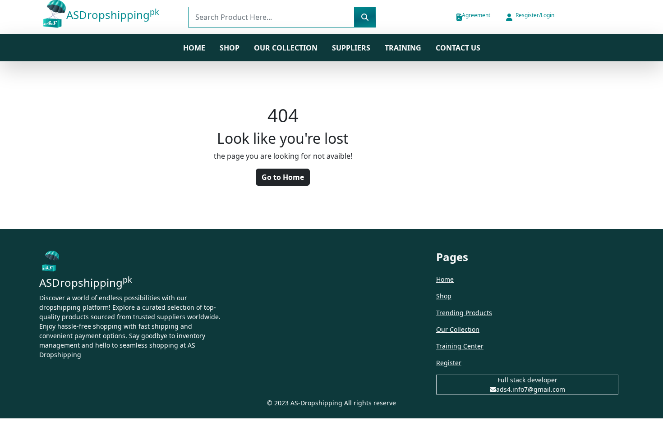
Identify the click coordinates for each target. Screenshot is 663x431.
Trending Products (464, 312)
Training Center (459, 346)
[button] (529, 17)
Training (403, 48)
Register (448, 362)
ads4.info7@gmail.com (530, 389)
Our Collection (286, 48)
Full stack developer (527, 380)
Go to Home (283, 177)
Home (194, 48)
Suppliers (351, 48)
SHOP (229, 48)
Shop (443, 296)
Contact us (458, 48)
